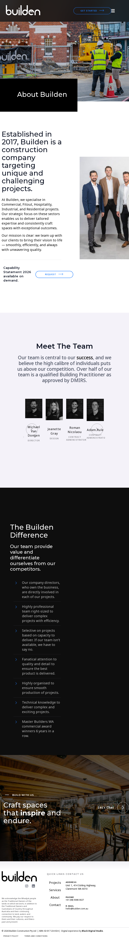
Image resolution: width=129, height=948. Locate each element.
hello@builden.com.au (77, 908)
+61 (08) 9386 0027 (75, 899)
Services (55, 890)
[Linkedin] (33, 886)
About (55, 897)
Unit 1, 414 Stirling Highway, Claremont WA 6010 (81, 887)
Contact (55, 905)
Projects (55, 883)
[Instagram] (26, 886)
